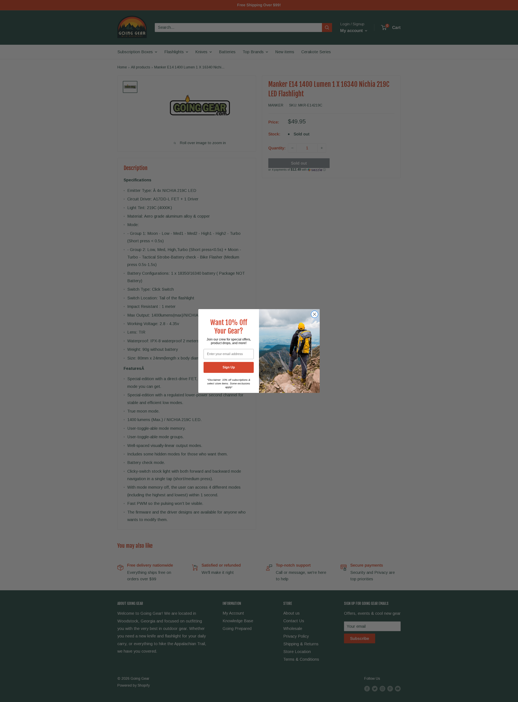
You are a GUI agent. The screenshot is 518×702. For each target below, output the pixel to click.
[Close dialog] (314, 314)
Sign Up (229, 367)
